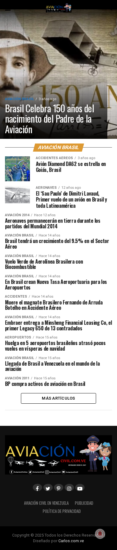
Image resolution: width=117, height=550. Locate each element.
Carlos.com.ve (71, 540)
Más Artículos (58, 398)
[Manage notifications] (100, 534)
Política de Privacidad (62, 511)
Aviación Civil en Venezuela (46, 503)
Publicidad (84, 503)
